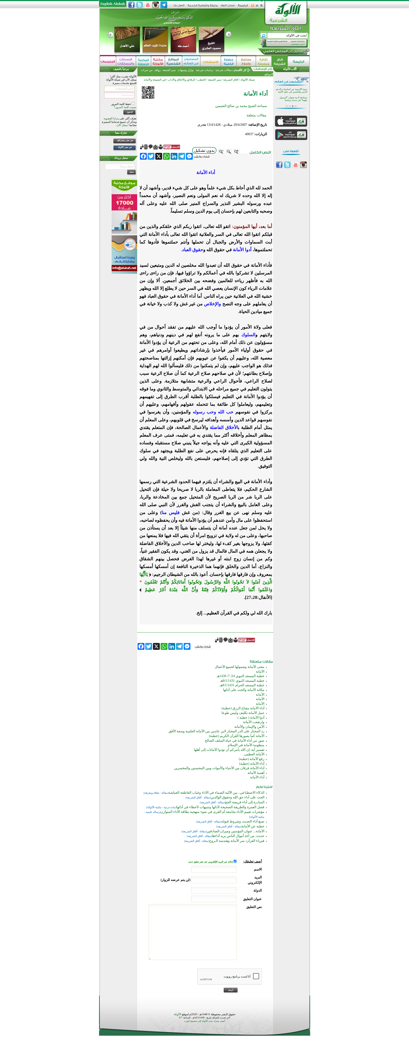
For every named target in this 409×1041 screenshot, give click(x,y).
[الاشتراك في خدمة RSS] (252, 6)
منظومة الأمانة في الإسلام (246, 745)
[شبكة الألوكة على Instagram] (155, 4)
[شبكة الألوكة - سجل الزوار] (227, 6)
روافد (157, 70)
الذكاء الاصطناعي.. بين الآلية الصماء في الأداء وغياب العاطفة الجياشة (216, 792)
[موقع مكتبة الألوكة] (158, 61)
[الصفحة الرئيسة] (261, 6)
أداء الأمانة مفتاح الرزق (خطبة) (243, 708)
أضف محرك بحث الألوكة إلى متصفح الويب (204, 1021)
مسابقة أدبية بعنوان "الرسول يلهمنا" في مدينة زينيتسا (293, 98)
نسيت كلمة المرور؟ (125, 107)
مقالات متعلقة (256, 115)
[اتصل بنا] (179, 6)
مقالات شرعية (223, 70)
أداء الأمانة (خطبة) (251, 763)
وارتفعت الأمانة (253, 722)
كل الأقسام (240, 70)
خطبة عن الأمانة (253, 826)
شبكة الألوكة (248, 79)
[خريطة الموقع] (257, 6)
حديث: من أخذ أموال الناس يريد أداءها (238, 836)
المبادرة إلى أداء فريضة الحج (244, 802)
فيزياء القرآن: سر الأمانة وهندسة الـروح (236, 841)
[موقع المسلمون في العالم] (191, 61)
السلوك (248, 334)
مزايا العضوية (111, 118)
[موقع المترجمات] (108, 61)
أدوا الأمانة (242, 249)
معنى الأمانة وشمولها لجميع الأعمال (239, 667)
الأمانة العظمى (254, 754)
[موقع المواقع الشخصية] (173, 61)
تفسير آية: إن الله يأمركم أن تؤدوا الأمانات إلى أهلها (229, 749)
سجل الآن (122, 125)
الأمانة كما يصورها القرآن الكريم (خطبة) (236, 736)
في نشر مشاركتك (125, 140)
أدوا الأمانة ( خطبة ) (251, 717)
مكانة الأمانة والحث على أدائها (243, 690)
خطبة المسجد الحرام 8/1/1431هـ (242, 685)
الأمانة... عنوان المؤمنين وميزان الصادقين (235, 831)
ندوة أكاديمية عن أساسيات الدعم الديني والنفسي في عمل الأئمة (291, 90)
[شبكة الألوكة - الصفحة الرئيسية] (243, 7)
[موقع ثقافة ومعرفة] (264, 61)
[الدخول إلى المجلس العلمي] (282, 52)
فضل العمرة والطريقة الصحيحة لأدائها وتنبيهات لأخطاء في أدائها (220, 807)
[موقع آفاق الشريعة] (280, 61)
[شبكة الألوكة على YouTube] (147, 4)
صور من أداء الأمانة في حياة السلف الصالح (234, 740)
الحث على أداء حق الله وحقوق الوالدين (237, 797)
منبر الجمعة (169, 70)
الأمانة (260, 671)
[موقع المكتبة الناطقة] (143, 61)
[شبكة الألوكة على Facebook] (131, 4)
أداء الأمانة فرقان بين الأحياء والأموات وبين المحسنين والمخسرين (219, 768)
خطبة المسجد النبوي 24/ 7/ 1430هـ (240, 676)
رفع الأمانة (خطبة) (251, 759)
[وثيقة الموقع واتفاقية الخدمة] (202, 7)
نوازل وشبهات (185, 70)
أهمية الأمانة (256, 773)
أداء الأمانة (257, 777)
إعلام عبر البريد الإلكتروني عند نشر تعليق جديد (211, 862)
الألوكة (177, 1014)
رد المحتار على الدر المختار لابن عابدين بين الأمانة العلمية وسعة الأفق (216, 731)
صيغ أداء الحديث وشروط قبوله (242, 821)
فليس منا (171, 512)
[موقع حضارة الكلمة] (228, 61)
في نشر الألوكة (125, 147)
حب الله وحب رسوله (213, 411)
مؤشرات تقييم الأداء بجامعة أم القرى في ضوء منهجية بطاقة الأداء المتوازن (212, 812)
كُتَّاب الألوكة (290, 69)
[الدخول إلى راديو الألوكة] (280, 43)
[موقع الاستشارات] (210, 61)
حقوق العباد (192, 249)
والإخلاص (212, 303)
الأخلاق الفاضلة (224, 427)
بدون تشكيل (204, 150)
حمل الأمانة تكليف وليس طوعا (243, 713)
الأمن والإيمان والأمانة (249, 726)
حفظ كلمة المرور (121, 104)
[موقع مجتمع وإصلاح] (246, 61)
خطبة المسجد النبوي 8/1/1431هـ (242, 680)
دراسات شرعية (204, 70)
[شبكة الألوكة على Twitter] (139, 4)
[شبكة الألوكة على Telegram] (163, 4)
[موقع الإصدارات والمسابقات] (126, 61)
